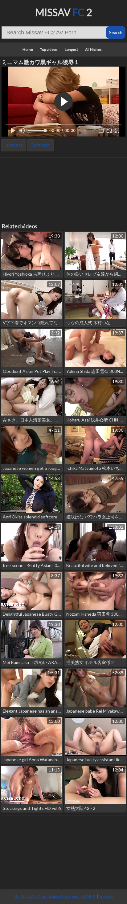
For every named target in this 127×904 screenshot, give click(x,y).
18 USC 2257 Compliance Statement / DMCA (55, 896)
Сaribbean (40, 144)
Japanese (14, 144)
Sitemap (106, 896)
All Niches (93, 49)
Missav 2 (63, 12)
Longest (71, 49)
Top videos (49, 49)
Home (28, 49)
